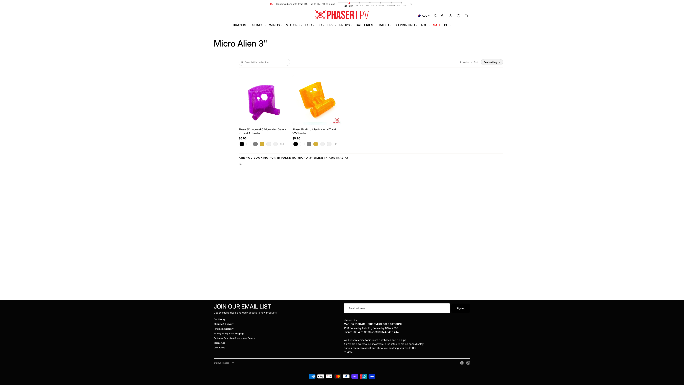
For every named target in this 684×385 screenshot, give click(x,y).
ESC (308, 25)
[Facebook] (462, 363)
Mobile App (219, 343)
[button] (492, 62)
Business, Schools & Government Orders (234, 338)
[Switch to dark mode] (443, 16)
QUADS (257, 25)
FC (319, 25)
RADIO (384, 25)
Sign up (460, 308)
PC (446, 25)
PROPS (344, 25)
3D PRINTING (405, 25)
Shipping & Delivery (224, 324)
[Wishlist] (458, 16)
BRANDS (239, 25)
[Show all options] (282, 144)
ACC (424, 25)
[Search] (435, 16)
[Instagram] (468, 363)
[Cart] (466, 16)
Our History (219, 319)
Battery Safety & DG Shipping (228, 333)
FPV (330, 25)
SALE (437, 25)
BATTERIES (364, 25)
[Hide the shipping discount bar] (411, 4)
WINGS (274, 25)
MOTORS (293, 25)
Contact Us (219, 347)
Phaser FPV (228, 362)
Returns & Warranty (224, 328)
